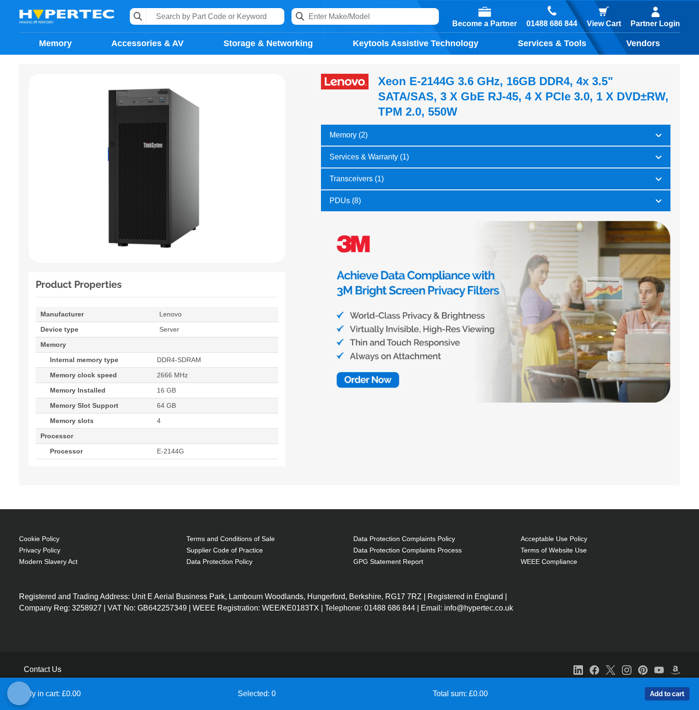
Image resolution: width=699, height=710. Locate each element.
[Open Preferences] (19, 693)
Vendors (643, 43)
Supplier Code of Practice (224, 550)
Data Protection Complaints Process (407, 550)
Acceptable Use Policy (554, 538)
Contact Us (42, 669)
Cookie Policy (39, 538)
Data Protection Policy (219, 561)
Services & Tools (552, 43)
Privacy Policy (39, 550)
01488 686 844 (551, 24)
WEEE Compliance (549, 561)
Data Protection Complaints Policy (404, 538)
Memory (55, 43)
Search (138, 16)
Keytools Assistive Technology (415, 43)
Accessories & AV (147, 43)
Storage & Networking (268, 43)
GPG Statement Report (388, 561)
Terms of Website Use (554, 550)
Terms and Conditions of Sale (230, 538)
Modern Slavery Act (48, 561)
